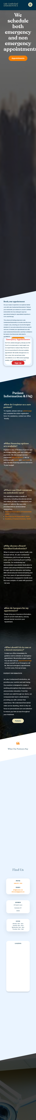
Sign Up (18, 363)
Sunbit (16, 460)
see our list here (17, 457)
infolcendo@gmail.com (18, 891)
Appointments (18, 58)
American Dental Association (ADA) (17, 516)
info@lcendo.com (18, 890)
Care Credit (26, 460)
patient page (27, 411)
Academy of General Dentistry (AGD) (18, 519)
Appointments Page (25, 661)
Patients (18, 721)
